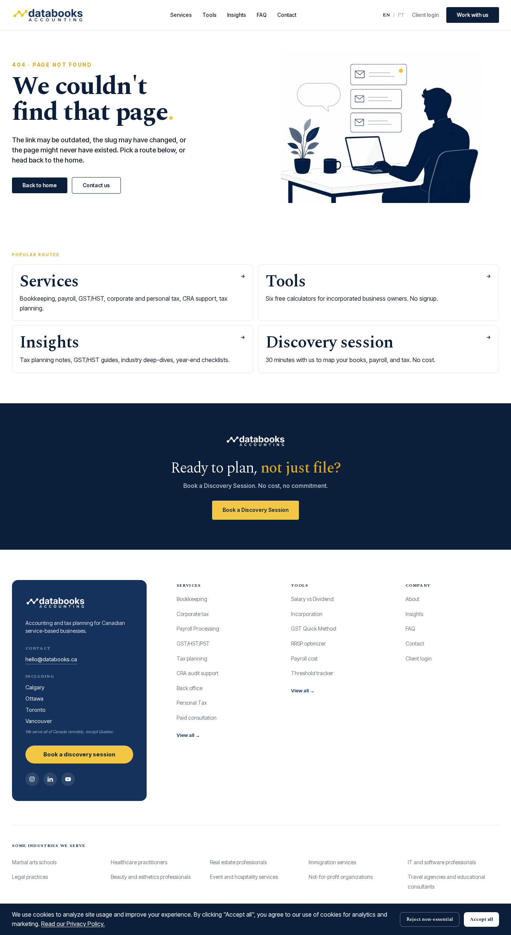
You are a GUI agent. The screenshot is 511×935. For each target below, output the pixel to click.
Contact (286, 15)
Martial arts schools (34, 862)
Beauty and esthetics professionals (150, 877)
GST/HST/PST (193, 643)
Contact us (96, 185)
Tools (209, 15)
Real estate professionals (238, 862)
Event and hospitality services (244, 877)
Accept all (481, 919)
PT (401, 15)
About (412, 599)
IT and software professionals (442, 862)
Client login (425, 15)
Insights (236, 15)
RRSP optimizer (308, 643)
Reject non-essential (429, 919)
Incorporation (306, 614)
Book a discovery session (79, 754)
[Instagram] (32, 779)
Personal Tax (192, 702)
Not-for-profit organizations (341, 877)
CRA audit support (197, 673)
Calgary (35, 687)
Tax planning (192, 658)
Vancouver (38, 721)
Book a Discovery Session (255, 510)
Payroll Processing (198, 628)
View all (188, 735)
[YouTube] (68, 779)
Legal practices (30, 877)
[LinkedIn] (50, 779)
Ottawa (34, 698)
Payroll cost (304, 658)
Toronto (35, 709)
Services (181, 15)
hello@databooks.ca (51, 659)
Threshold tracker (312, 673)
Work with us (473, 15)
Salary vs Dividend (312, 599)
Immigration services (332, 862)
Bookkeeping (192, 599)
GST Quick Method (313, 628)
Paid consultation (197, 717)
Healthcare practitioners (139, 862)
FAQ (262, 15)
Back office (189, 688)
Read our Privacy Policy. (73, 924)
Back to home (39, 185)
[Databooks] (48, 15)
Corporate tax (193, 614)
